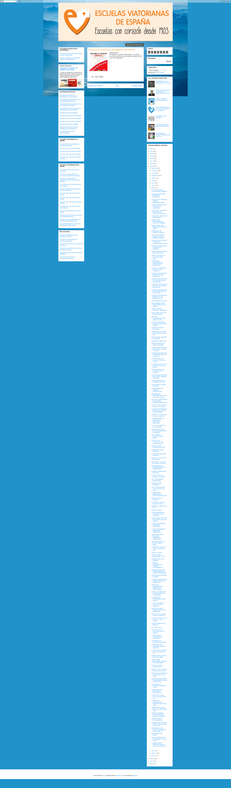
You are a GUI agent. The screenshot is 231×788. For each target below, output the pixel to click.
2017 (151, 161)
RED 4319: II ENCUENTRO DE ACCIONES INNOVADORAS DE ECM (159, 401)
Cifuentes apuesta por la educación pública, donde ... (158, 257)
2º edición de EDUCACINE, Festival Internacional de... (159, 652)
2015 (151, 166)
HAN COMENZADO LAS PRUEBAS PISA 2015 (158, 381)
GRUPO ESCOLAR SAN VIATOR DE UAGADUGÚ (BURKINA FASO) (70, 220)
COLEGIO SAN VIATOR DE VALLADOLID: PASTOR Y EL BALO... (159, 349)
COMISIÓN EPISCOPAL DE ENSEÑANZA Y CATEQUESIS (68, 96)
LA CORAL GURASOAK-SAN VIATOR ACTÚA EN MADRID (159, 323)
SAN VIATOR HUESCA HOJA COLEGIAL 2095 (162, 125)
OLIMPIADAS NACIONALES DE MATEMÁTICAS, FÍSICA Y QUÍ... (158, 703)
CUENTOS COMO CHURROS (156, 483)
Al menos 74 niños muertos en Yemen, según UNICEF (159, 619)
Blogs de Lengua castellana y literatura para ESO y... (159, 669)
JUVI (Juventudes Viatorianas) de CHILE (158, 446)
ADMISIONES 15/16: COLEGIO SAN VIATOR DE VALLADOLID (158, 729)
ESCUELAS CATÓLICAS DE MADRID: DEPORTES (158, 195)
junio (153, 183)
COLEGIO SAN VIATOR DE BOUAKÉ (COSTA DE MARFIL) (70, 189)
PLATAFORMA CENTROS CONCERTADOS (67, 132)
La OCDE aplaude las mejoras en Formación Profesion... (158, 360)
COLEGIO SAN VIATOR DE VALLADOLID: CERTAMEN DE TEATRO (159, 242)
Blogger (135, 775)
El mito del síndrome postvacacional (157, 666)
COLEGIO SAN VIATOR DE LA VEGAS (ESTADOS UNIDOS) (71, 249)
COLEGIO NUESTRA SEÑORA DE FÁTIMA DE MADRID (69, 144)
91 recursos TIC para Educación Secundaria (158, 476)
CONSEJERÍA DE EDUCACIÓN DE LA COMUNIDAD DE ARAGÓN (70, 100)
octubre (154, 173)
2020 (151, 153)
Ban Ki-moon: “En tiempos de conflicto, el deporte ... (159, 462)
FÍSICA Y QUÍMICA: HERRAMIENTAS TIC (162, 99)
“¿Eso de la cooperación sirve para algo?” (158, 426)
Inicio (117, 86)
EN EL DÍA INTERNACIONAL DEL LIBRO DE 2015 (158, 318)
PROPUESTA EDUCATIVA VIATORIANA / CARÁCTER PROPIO (71, 54)
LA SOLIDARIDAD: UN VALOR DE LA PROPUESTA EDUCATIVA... (157, 421)
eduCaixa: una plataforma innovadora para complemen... (158, 269)
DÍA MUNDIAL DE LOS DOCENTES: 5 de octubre (163, 82)
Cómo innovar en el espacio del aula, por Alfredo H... (158, 631)
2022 (151, 149)
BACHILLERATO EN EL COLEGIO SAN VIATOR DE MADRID (158, 431)
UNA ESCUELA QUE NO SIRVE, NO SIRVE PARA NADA (159, 709)
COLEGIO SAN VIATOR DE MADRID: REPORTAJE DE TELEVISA (159, 291)
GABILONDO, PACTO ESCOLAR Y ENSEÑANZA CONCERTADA (157, 537)
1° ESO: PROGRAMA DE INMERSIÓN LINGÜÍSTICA (158, 530)
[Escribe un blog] (97, 77)
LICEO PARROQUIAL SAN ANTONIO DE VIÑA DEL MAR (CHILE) (70, 224)
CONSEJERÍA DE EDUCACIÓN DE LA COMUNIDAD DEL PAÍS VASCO (70, 109)
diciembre (155, 168)
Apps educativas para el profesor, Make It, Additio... (158, 543)
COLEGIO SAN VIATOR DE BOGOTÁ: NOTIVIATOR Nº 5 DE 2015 (159, 286)
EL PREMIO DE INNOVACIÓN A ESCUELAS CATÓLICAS (159, 494)
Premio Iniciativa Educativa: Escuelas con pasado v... (159, 405)
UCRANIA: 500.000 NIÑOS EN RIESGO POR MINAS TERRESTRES (159, 680)
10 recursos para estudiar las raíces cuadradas (158, 614)
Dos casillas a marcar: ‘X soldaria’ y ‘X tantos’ (158, 502)
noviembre (155, 170)
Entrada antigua (137, 86)
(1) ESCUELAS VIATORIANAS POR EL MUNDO (158, 599)
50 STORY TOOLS (156, 627)
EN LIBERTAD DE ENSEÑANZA (69, 113)
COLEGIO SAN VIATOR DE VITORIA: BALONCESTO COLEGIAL (159, 354)
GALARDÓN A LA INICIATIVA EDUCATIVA (158, 641)
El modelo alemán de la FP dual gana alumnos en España (159, 365)
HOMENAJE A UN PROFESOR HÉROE (157, 231)
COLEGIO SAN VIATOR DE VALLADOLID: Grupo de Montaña (159, 519)
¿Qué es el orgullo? (157, 552)
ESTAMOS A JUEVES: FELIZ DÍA (157, 328)
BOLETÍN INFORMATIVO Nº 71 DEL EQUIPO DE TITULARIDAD (163, 109)
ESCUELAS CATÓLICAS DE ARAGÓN (70, 115)
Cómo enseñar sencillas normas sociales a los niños (158, 488)
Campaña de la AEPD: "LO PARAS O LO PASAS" (69, 69)
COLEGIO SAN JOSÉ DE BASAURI (70, 148)
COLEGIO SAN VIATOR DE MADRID (70, 154)
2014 (151, 758)
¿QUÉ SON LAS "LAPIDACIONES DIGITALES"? (156, 637)
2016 (151, 163)
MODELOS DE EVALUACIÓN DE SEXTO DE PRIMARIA (158, 221)
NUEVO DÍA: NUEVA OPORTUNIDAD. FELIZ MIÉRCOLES (158, 610)
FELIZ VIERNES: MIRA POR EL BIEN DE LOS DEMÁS (158, 305)
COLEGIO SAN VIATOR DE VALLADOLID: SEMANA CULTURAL (159, 376)
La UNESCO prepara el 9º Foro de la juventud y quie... (158, 548)
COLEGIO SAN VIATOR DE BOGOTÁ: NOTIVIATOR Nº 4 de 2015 (159, 724)
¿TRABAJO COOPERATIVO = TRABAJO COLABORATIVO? (157, 565)
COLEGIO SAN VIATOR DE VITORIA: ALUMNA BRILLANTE (159, 275)
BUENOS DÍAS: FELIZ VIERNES (157, 559)
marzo (154, 750)
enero (153, 755)
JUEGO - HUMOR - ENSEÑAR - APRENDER (159, 309)
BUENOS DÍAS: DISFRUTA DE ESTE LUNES (159, 656)
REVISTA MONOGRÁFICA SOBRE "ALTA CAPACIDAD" (158, 206)
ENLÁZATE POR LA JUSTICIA (157, 498)
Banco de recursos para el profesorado (158, 458)
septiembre (155, 175)
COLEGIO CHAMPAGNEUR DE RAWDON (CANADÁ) (69, 235)
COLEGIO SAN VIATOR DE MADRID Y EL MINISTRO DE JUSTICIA (163, 91)
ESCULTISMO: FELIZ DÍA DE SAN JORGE (158, 313)
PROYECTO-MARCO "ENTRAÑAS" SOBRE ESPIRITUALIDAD (70, 58)
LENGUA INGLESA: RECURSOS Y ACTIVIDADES (157, 691)
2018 (151, 158)
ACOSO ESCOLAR (156, 510)
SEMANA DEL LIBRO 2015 (159, 341)
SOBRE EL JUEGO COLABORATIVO (157, 719)
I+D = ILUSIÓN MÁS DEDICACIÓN (157, 480)
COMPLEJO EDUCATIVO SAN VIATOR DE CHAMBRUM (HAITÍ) (71, 215)
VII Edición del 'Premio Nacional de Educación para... (158, 696)
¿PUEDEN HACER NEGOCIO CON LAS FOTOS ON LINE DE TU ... (159, 745)
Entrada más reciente (95, 86)
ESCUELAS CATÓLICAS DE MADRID (70, 121)
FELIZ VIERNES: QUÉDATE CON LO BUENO (157, 436)
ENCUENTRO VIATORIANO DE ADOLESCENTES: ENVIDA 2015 (157, 263)
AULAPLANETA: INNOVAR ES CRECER (158, 337)
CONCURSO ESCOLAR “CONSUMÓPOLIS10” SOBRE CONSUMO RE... (159, 571)
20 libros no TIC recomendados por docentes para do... (157, 442)
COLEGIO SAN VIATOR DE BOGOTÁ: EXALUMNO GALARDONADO (159, 410)
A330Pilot (119, 775)
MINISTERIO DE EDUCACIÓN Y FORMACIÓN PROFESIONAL (69, 127)
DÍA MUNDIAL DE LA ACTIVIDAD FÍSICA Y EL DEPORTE (159, 646)
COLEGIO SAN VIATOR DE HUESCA (70, 151)
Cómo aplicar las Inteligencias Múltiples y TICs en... (158, 685)
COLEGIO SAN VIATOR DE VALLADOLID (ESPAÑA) (67, 257)
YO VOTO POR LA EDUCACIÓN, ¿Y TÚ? (158, 555)
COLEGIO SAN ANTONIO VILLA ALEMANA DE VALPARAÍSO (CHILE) (70, 174)
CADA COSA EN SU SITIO (158, 301)
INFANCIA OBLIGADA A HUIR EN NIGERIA (158, 344)
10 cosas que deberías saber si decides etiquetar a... (157, 604)
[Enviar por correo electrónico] (95, 77)
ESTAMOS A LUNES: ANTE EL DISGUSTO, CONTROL (159, 247)
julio (153, 180)
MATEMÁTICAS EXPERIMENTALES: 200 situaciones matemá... (159, 395)
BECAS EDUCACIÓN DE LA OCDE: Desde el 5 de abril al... (159, 674)
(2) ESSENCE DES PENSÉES (161, 116)
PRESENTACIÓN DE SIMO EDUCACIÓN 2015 (159, 252)
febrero (154, 753)
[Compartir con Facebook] (101, 77)
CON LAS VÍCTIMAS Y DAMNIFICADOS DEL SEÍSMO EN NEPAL (158, 236)
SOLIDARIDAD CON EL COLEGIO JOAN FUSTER (158, 371)
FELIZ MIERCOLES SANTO (157, 734)
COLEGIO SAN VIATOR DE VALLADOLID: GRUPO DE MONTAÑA (159, 280)
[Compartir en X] (99, 77)
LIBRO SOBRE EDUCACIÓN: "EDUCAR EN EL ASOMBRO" (159, 661)
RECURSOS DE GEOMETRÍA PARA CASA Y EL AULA (163, 135)
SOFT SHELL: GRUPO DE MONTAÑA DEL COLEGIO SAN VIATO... (158, 212)
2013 (151, 761)
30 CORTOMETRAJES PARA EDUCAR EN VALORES (157, 514)
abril (153, 188)
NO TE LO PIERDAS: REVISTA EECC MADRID (159, 190)
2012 (151, 763)
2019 (151, 156)
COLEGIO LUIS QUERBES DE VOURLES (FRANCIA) (68, 240)
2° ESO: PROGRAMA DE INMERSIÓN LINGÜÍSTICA (158, 525)
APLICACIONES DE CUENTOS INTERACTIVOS (157, 390)
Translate (161, 72)
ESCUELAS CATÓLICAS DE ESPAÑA (70, 118)
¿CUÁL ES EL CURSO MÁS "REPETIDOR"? (159, 216)
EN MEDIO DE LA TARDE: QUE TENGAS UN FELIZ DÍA (159, 333)
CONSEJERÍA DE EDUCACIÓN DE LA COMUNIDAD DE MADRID (70, 104)
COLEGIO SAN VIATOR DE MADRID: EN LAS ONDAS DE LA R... (159, 297)
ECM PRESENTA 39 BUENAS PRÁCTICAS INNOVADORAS (158, 467)
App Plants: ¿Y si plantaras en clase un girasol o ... (159, 415)
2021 (151, 151)
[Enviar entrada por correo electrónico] (92, 76)
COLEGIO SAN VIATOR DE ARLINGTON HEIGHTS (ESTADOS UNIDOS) (70, 180)
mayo (153, 185)
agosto (154, 178)
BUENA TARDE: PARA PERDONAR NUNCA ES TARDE (158, 227)
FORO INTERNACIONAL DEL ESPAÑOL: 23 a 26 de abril (158, 739)
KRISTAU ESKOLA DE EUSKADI (69, 124)
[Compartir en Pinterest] (102, 77)
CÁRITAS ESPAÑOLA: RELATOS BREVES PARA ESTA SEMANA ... (158, 714)
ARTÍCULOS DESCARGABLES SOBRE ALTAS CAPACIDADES (157, 587)
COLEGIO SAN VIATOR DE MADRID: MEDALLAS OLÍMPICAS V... (159, 581)
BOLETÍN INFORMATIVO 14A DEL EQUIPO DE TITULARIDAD (158, 593)
